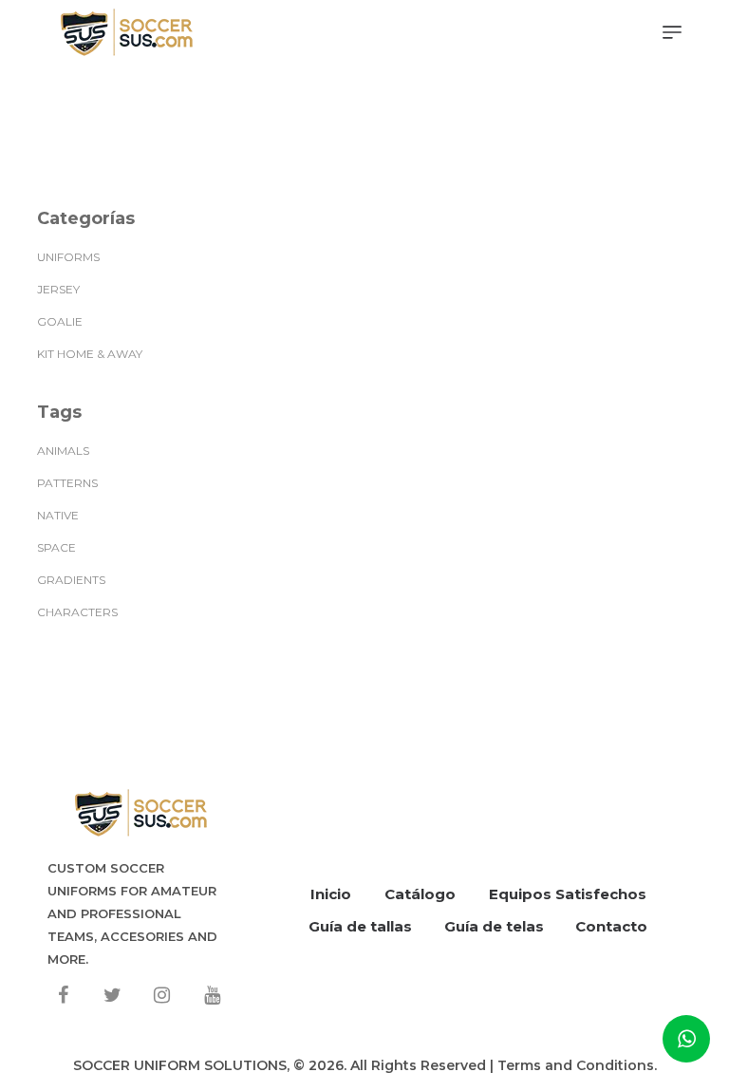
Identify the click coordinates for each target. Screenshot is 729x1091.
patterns (67, 483)
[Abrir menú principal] (672, 33)
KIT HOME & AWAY (89, 354)
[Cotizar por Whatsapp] (686, 1039)
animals (63, 450)
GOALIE (60, 321)
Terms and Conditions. (577, 1065)
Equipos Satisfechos (567, 894)
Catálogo (420, 894)
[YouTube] (211, 995)
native (58, 515)
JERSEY (58, 289)
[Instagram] (162, 995)
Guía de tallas (360, 926)
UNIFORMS (68, 257)
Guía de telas (494, 926)
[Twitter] (112, 995)
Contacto (611, 926)
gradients (71, 580)
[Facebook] (62, 995)
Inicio (330, 894)
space (56, 547)
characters (77, 612)
